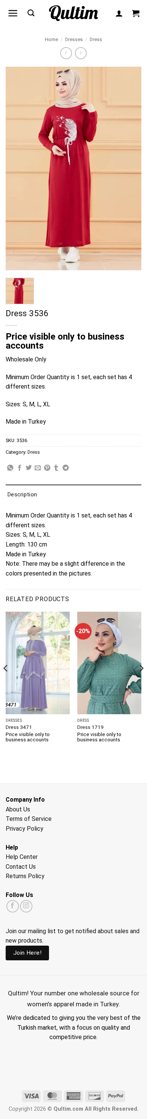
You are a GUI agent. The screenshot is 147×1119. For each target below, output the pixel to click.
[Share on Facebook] (20, 468)
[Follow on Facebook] (12, 906)
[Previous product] (81, 53)
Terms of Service (29, 818)
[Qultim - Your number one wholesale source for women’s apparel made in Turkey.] (74, 13)
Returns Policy (25, 876)
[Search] (31, 13)
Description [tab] (22, 494)
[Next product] (66, 53)
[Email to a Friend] (38, 468)
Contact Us (21, 866)
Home (51, 39)
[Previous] (6, 683)
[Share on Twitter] (29, 468)
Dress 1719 (90, 727)
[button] (13, 13)
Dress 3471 (19, 727)
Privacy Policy (24, 828)
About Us (18, 809)
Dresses (74, 39)
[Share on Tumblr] (56, 468)
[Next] (140, 683)
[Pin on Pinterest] (47, 468)
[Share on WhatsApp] (10, 468)
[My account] (119, 13)
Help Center (22, 856)
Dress (96, 39)
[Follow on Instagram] (26, 906)
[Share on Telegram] (66, 468)
